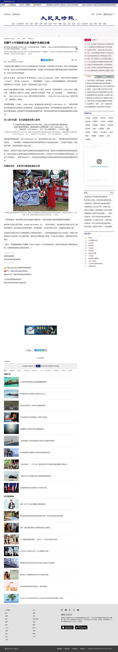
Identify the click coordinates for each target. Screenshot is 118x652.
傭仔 (94, 128)
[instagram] (61, 610)
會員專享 (21, 23)
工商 (34, 636)
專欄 (59, 23)
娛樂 (104, 23)
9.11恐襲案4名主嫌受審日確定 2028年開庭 (99, 47)
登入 (38, 366)
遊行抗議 (26, 370)
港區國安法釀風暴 (93, 258)
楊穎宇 (103, 125)
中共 (41, 370)
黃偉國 (88, 125)
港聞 (36, 23)
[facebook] (65, 610)
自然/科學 (84, 23)
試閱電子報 (7, 14)
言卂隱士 (104, 132)
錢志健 (88, 121)
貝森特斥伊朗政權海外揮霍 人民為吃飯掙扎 (99, 64)
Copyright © (91, 648)
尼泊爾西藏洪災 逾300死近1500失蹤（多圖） (100, 107)
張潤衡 (101, 128)
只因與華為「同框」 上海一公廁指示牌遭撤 (100, 104)
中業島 (63, 370)
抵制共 (19, 370)
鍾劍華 (95, 118)
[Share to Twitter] (44, 60)
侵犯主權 (34, 370)
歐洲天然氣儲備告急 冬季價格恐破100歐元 (99, 56)
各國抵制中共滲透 (9, 38)
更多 (108, 136)
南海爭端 (91, 245)
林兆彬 (88, 128)
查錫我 (101, 136)
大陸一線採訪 (92, 261)
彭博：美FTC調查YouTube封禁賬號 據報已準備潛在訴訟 (100, 59)
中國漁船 (56, 370)
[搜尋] (113, 14)
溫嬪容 (94, 136)
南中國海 (48, 370)
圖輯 (34, 633)
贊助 (93, 14)
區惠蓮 (88, 139)
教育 (100, 23)
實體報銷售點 (16, 14)
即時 (27, 23)
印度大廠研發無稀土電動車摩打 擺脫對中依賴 (100, 70)
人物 (6, 639)
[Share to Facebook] (42, 60)
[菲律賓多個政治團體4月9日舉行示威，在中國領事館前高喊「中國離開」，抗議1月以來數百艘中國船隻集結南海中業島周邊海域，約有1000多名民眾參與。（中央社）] (41, 48)
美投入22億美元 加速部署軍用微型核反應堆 (99, 67)
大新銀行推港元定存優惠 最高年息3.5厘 (100, 92)
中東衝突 (91, 248)
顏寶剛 (95, 125)
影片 (6, 613)
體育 (95, 23)
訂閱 (48, 366)
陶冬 (87, 136)
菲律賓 (70, 370)
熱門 (31, 23)
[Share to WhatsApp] (50, 60)
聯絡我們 (67, 648)
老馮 (111, 132)
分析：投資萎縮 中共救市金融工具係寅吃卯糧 (100, 44)
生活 (69, 23)
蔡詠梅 (110, 125)
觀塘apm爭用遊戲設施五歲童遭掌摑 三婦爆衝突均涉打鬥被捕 (100, 83)
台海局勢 (91, 243)
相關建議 (59, 648)
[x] (74, 610)
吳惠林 (88, 132)
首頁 (13, 23)
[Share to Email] (52, 60)
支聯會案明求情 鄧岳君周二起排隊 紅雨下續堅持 (100, 95)
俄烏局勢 (91, 250)
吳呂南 (103, 121)
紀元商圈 (98, 14)
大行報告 (91, 256)
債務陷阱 (11, 370)
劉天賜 (103, 118)
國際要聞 (30, 38)
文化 (78, 23)
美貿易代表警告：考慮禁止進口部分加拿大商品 (100, 50)
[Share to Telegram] (47, 60)
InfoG (55, 23)
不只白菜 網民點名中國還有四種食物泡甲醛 (99, 61)
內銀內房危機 (92, 253)
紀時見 (90, 238)
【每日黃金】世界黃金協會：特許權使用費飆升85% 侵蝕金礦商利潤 (100, 81)
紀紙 (90, 23)
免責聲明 (74, 648)
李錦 (108, 128)
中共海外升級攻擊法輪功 (95, 263)
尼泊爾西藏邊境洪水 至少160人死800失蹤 (100, 86)
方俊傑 (110, 118)
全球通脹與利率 (93, 240)
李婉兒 (95, 132)
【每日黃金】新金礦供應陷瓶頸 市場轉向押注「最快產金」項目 (100, 101)
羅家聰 (110, 121)
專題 (18, 38)
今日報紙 (7, 610)
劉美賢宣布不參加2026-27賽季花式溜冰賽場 (100, 98)
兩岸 (40, 23)
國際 (45, 23)
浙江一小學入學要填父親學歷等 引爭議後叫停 (100, 53)
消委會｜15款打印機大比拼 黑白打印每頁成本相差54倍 (100, 89)
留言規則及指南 (7, 361)
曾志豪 (88, 118)
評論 (64, 23)
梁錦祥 (95, 121)
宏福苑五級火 (92, 266)
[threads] (69, 610)
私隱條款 (82, 648)
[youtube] (78, 610)
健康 (73, 23)
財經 (50, 23)
